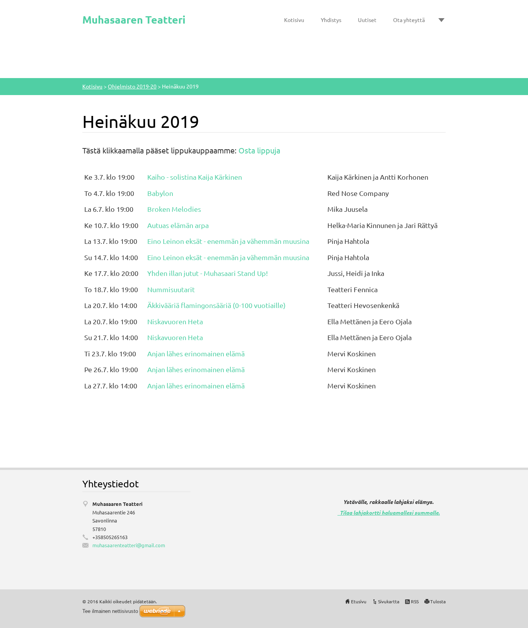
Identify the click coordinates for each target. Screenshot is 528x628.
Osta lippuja (259, 150)
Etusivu (358, 601)
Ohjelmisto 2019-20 (132, 86)
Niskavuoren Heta (175, 321)
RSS (415, 601)
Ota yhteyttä (409, 19)
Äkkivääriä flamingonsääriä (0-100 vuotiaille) (216, 305)
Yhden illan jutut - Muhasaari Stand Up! (207, 273)
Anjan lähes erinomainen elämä (196, 353)
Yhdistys (331, 19)
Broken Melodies (174, 209)
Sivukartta (388, 601)
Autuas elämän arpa (178, 225)
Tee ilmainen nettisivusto (110, 611)
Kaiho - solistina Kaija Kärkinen (194, 177)
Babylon (161, 193)
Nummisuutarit (171, 289)
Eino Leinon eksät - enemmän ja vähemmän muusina (228, 241)
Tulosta (438, 601)
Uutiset (367, 19)
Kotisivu (294, 19)
